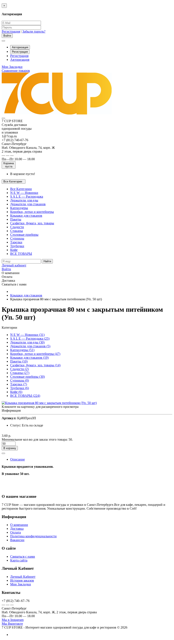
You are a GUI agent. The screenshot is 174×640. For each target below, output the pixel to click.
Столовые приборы (24, 234)
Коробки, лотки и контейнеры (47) (35, 354)
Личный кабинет (14, 265)
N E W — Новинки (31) (27, 335)
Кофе (14, 250)
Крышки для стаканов (26, 215)
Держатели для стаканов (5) (30, 346)
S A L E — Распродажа (26, 196)
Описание (17, 459)
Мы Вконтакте (12, 623)
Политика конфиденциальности (33, 536)
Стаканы (16, 231)
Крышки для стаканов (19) (29, 357)
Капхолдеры (19, 208)
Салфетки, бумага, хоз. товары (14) (35, 365)
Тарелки (16, 242)
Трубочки (17, 246)
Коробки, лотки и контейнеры (32, 212)
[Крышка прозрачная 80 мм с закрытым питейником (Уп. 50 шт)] (49, 403)
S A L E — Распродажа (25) (29, 338)
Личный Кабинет (22, 576)
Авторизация (20, 47)
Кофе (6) (16, 392)
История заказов (22, 580)
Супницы (17, 238)
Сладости (17, 227)
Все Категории (21, 189)
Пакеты (15, 219)
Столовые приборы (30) (27, 376)
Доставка (17, 528)
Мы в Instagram (13, 620)
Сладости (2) (19, 369)
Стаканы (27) (19, 373)
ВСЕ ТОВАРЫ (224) (25, 395)
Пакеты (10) (19, 361)
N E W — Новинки (24, 192)
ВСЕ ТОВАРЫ (21, 253)
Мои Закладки (20, 584)
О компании (19, 525)
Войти (6, 269)
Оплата (15, 532)
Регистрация (11, 31)
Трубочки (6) (19, 388)
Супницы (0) (19, 380)
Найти (47, 261)
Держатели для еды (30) (27, 342)
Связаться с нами (22, 556)
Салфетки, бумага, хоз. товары (32, 223)
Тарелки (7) (18, 384)
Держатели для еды (24, 200)
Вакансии (17, 540)
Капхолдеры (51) (22, 350)
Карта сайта (18, 560)
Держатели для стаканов (28, 204)
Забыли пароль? (33, 31)
